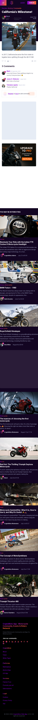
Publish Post (7, 682)
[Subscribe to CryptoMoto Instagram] (6, 642)
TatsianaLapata (12, 85)
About (5, 652)
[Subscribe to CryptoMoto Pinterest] (3, 644)
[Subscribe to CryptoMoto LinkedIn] (12, 642)
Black (8, 16)
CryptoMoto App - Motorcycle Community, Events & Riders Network (15, 626)
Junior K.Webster (13, 79)
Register (10, 93)
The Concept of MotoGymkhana (13, 556)
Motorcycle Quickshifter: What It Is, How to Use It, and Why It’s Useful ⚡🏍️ (18, 511)
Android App (7, 670)
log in (17, 93)
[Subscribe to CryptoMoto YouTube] (18, 642)
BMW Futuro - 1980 (8, 288)
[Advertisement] (19, 121)
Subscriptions (7, 688)
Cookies (5, 697)
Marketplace (7, 667)
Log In (22, 3)
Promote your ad (8, 685)
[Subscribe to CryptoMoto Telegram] (21, 642)
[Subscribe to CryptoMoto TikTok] (15, 642)
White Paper (7, 658)
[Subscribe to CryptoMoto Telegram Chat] (27, 642)
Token (5, 655)
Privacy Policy (7, 700)
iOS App (5, 673)
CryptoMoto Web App (20, 714)
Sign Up (31, 3)
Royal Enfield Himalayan (10, 331)
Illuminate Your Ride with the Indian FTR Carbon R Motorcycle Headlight (16, 243)
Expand (3, 2)
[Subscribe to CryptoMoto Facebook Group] (24, 642)
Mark (8, 71)
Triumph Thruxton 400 (9, 601)
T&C (4, 704)
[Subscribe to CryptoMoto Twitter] (3, 642)
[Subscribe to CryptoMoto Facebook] (9, 642)
